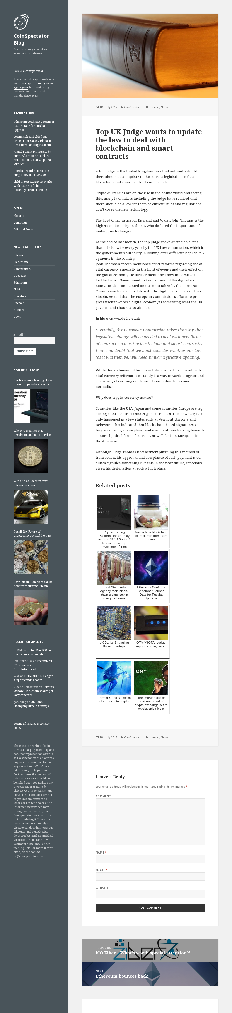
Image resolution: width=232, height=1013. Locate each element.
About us (19, 216)
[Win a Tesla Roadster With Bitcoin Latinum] (31, 507)
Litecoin (19, 303)
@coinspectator (33, 71)
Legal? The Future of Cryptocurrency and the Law (32, 534)
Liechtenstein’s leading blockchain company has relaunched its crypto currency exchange (34, 382)
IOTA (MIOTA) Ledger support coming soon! (33, 678)
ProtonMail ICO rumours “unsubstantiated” (33, 652)
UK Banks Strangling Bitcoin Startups (31, 704)
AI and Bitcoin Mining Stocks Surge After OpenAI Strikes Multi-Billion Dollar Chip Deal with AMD (33, 158)
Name (101, 852)
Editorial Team (23, 229)
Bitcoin (18, 255)
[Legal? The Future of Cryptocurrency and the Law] (31, 557)
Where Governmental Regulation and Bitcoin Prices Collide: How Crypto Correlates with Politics (34, 433)
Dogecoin (20, 276)
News (17, 317)
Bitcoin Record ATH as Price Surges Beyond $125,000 (32, 173)
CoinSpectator (133, 107)
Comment (103, 796)
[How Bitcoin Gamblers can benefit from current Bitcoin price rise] (31, 607)
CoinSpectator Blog (31, 39)
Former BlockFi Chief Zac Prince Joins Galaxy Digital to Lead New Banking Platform (33, 141)
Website (102, 888)
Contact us (20, 222)
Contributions (23, 269)
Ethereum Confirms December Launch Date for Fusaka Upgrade (34, 126)
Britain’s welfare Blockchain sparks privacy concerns (34, 691)
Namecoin (20, 310)
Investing (20, 296)
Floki (17, 289)
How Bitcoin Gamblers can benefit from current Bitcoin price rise (33, 584)
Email (101, 870)
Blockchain (21, 262)
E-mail (19, 334)
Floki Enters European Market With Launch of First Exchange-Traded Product (33, 186)
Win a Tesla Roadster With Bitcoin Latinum (31, 483)
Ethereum (20, 282)
